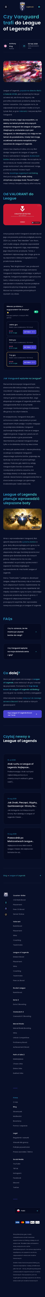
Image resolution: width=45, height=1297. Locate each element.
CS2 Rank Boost (19, 900)
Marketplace (18, 1059)
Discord (16, 1183)
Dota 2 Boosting (19, 1004)
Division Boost (18, 957)
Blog (5, 875)
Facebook (17, 1178)
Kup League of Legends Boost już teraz (20, 714)
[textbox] (27, 1210)
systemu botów (29, 542)
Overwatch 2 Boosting (22, 1016)
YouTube (16, 1164)
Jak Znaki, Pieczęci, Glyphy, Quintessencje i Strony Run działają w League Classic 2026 (22, 804)
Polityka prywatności (21, 1147)
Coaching (17, 940)
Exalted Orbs (18, 1073)
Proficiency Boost (20, 1042)
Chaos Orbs (18, 1064)
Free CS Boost (19, 909)
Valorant (23, 111)
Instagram (17, 1173)
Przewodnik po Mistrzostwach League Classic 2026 (20, 839)
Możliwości (17, 1116)
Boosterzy (17, 1121)
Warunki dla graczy (20, 1142)
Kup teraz (29, 332)
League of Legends (17, 875)
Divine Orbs (17, 1068)
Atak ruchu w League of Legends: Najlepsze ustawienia (20, 765)
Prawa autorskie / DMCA (23, 1152)
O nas (15, 1102)
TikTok (15, 1168)
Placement (17, 904)
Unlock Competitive (21, 1037)
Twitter (16, 1187)
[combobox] (27, 1210)
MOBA (14, 94)
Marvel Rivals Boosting (22, 1028)
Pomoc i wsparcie (20, 1126)
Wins (15, 935)
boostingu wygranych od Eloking (24, 173)
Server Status (18, 914)
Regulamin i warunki (21, 1137)
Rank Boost (17, 926)
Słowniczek (17, 1111)
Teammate (17, 945)
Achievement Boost (21, 1047)
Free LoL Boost (19, 980)
